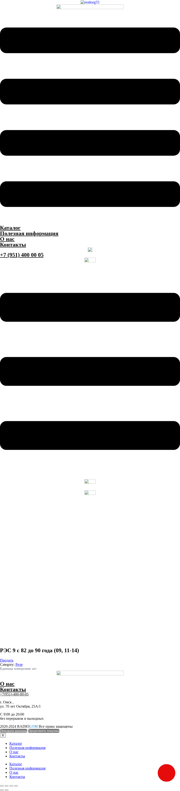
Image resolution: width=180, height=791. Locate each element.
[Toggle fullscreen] (11, 786)
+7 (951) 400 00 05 (22, 255)
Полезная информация (29, 233)
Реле (19, 664)
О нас (7, 239)
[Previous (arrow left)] (2, 790)
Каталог (10, 228)
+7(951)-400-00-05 (14, 694)
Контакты (13, 245)
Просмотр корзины (13, 731)
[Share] (6, 786)
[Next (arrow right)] (6, 790)
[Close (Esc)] (2, 786)
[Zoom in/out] (16, 786)
